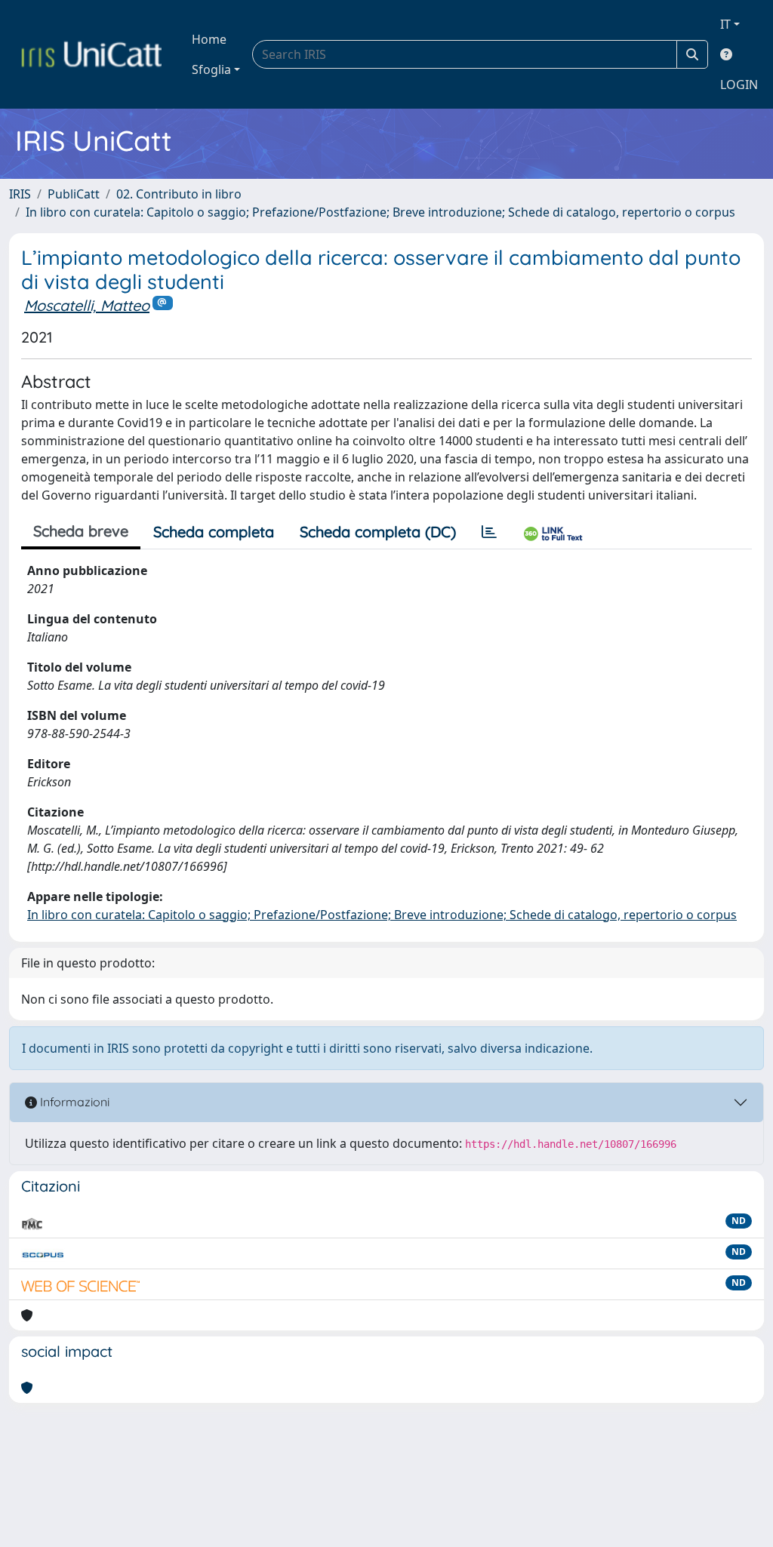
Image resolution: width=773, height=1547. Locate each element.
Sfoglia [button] (211, 69)
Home (209, 39)
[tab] (489, 532)
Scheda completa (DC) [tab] (378, 531)
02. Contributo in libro (179, 194)
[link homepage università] (91, 54)
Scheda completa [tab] (213, 531)
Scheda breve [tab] (80, 530)
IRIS (20, 194)
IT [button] (725, 24)
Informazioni (73, 1101)
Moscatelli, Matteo (86, 305)
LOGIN (739, 84)
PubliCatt (74, 194)
